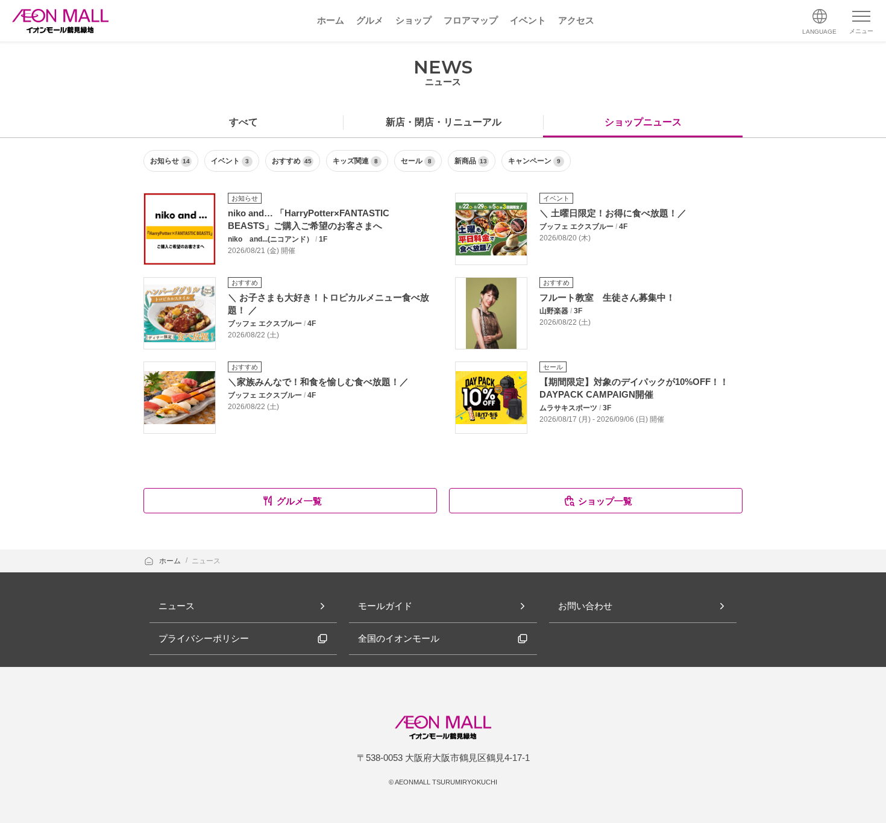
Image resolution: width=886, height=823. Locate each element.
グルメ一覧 (299, 501)
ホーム (171, 561)
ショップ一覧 (605, 501)
